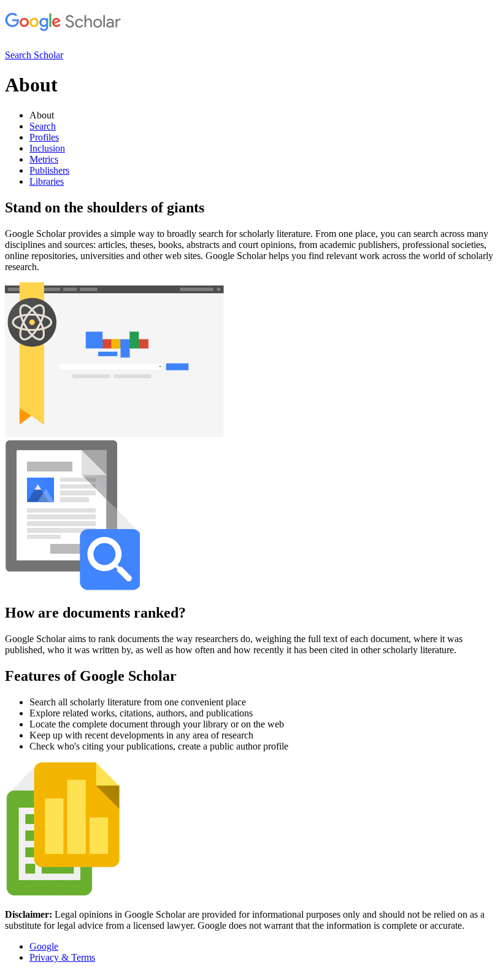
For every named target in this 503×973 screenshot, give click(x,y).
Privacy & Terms (62, 957)
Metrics (43, 159)
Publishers (49, 170)
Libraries (46, 181)
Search (42, 126)
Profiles (44, 137)
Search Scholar (34, 55)
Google (43, 946)
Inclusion (47, 148)
